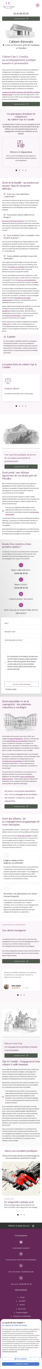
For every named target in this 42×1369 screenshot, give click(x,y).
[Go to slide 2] (19, 170)
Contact (22, 1305)
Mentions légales (22, 1312)
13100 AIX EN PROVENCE (21, 611)
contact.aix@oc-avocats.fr (21, 599)
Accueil (22, 1297)
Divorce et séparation (21, 152)
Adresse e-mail (10, 632)
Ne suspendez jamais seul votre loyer (18, 1203)
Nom (7, 623)
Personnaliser (22, 1359)
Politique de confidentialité (22, 1316)
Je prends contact (20, 19)
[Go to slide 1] (16, 170)
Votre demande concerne (14, 640)
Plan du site (22, 1309)
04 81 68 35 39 (21, 588)
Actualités (22, 1301)
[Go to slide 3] (22, 170)
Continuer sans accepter (9, 1351)
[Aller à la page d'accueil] (8, 5)
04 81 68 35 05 (21, 13)
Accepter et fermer (21, 1364)
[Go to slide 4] (25, 170)
